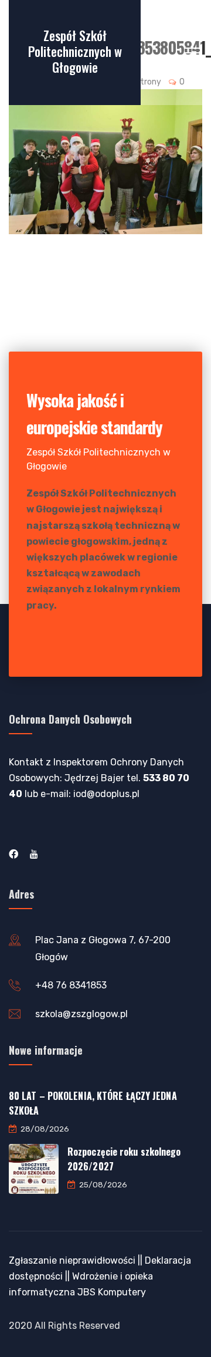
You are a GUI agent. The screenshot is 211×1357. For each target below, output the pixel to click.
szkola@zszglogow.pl (81, 1014)
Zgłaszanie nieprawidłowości (72, 1260)
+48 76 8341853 (71, 985)
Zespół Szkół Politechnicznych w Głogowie (75, 51)
